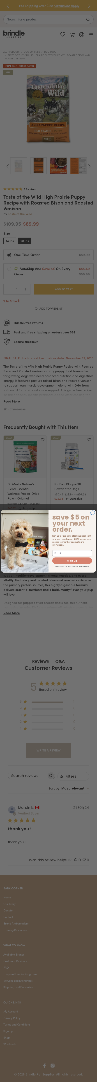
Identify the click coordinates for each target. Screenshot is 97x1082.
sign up (72, 560)
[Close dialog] (93, 513)
